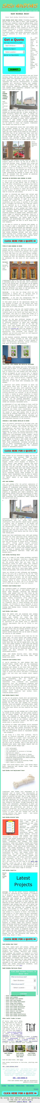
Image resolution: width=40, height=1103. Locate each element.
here (20, 965)
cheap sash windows (17, 843)
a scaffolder (31, 1038)
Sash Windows (30, 1085)
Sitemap (4, 1085)
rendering (10, 1039)
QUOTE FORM (34, 861)
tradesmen (29, 1042)
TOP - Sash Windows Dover (10, 1066)
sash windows (31, 21)
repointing (20, 1036)
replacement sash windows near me (13, 904)
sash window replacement (24, 857)
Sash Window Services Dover (12, 968)
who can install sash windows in (13, 901)
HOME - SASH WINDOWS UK (20, 1078)
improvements (10, 1022)
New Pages (11, 1085)
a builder (25, 1039)
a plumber (34, 1036)
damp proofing (33, 1041)
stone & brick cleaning (14, 1032)
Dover (27, 455)
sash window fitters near (20, 905)
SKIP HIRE (19, 1041)
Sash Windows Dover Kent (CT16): (13, 20)
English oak (15, 328)
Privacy (36, 1089)
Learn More (22, 1102)
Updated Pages (20, 1085)
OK (30, 1102)
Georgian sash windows (20, 837)
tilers (18, 1030)
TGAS (4, 432)
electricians (14, 1038)
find (7, 947)
